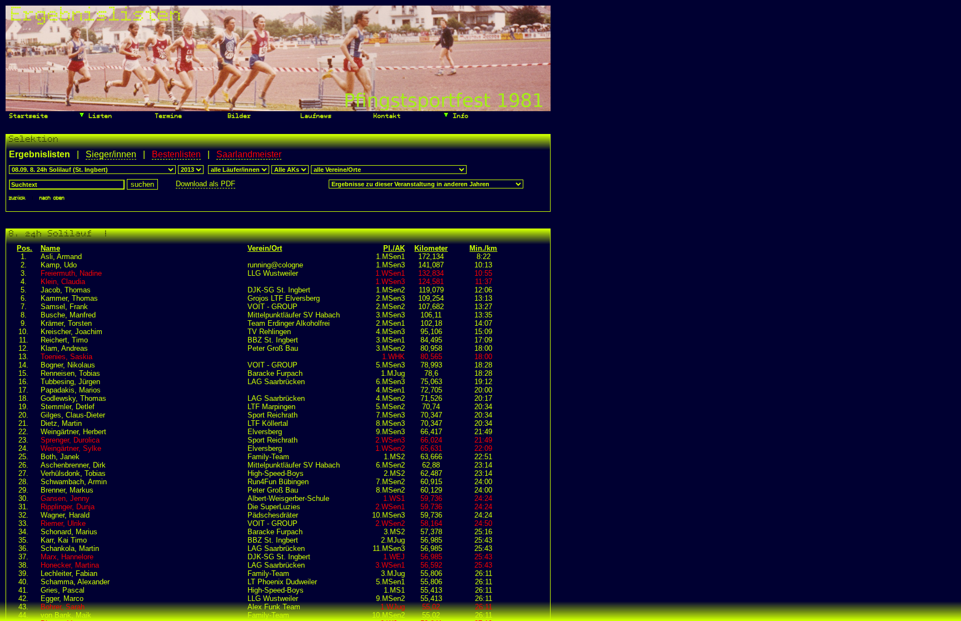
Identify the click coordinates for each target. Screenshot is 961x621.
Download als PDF (205, 184)
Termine (166, 116)
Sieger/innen (111, 154)
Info (459, 116)
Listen (98, 116)
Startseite (27, 116)
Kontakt (385, 116)
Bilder (237, 116)
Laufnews (314, 116)
